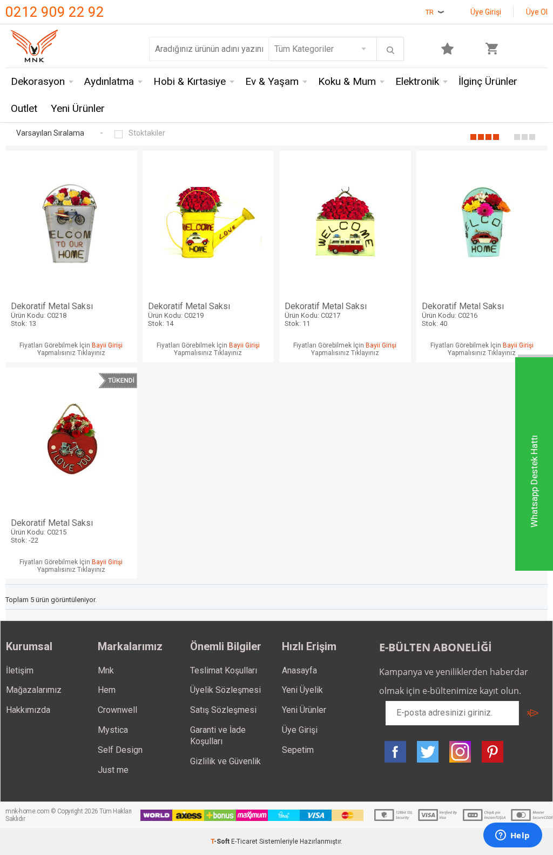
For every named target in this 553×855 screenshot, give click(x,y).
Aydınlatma (109, 81)
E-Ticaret (244, 841)
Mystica (113, 730)
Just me (113, 770)
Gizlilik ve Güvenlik (225, 761)
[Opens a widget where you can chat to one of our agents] (512, 836)
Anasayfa (299, 670)
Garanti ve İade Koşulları (218, 735)
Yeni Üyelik (302, 690)
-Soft (221, 841)
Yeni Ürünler (78, 108)
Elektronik (417, 81)
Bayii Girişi (107, 345)
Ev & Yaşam (272, 81)
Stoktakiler (147, 133)
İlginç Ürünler (487, 81)
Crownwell (117, 710)
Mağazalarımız (34, 690)
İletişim (19, 670)
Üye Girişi (485, 12)
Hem (107, 690)
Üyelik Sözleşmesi (225, 690)
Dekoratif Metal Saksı (52, 314)
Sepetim (298, 750)
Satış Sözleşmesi (223, 710)
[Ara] (390, 50)
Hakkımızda (28, 710)
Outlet (24, 108)
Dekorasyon (38, 81)
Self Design (120, 750)
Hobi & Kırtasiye (189, 81)
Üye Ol (537, 12)
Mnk (106, 670)
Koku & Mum (347, 81)
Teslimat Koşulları (223, 670)
